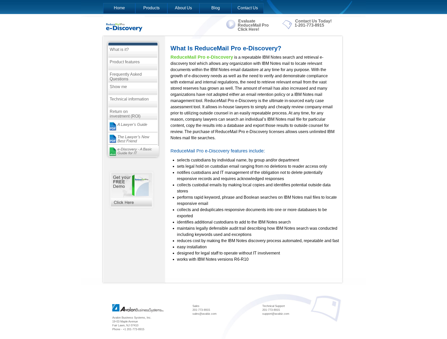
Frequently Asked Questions (126, 76)
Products (151, 8)
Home (119, 8)
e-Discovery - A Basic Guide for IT (134, 151)
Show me (118, 86)
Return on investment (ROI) (125, 113)
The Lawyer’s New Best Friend (133, 139)
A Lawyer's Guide (132, 124)
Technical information (129, 99)
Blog (215, 8)
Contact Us (247, 8)
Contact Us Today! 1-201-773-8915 (313, 23)
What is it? (119, 49)
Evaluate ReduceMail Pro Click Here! (253, 25)
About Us (183, 8)
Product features (125, 62)
